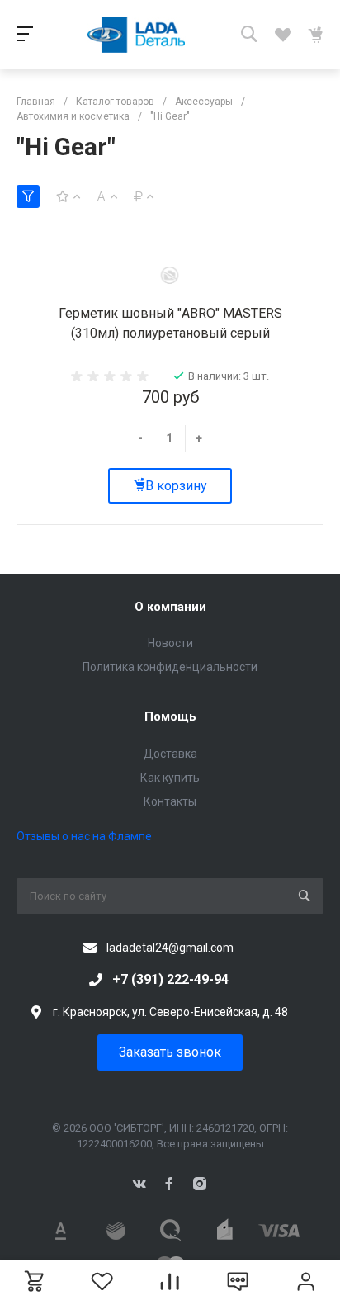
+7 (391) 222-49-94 (170, 979)
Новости (170, 643)
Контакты (170, 801)
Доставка (170, 753)
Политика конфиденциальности (170, 667)
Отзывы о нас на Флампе (84, 836)
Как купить (170, 777)
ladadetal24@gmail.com (170, 947)
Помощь (170, 716)
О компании (170, 606)
